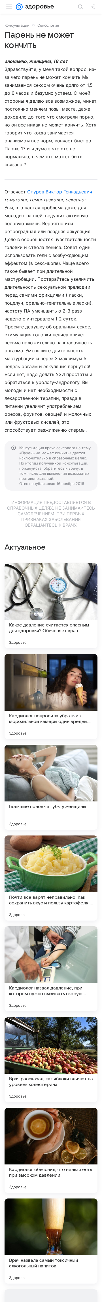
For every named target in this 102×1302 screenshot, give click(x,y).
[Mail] (19, 7)
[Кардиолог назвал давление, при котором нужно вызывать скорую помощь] (51, 968)
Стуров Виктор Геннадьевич (59, 192)
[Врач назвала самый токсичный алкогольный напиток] (51, 1241)
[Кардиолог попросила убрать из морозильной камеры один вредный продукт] (51, 696)
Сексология (48, 25)
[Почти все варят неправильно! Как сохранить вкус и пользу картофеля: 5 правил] (51, 878)
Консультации (17, 25)
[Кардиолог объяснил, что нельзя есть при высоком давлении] (51, 1150)
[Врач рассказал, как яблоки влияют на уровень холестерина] (51, 1059)
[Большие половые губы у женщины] (51, 787)
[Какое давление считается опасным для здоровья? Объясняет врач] (51, 605)
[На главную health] (38, 7)
